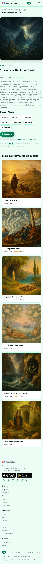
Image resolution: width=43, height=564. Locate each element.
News (4, 527)
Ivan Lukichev (25, 556)
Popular (4, 502)
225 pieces (17, 122)
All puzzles (5, 490)
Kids (3, 499)
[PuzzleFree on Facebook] (26, 480)
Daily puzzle (6, 505)
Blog (3, 524)
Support (4, 545)
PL (32, 3)
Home (4, 10)
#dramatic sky (21, 140)
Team (4, 518)
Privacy (4, 560)
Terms (11, 560)
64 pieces (15, 117)
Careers (5, 521)
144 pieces (5, 122)
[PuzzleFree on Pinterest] (22, 480)
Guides (4, 530)
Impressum (25, 560)
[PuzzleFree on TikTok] (17, 480)
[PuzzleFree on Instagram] (8, 480)
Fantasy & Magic (20, 10)
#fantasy (32, 140)
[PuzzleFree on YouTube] (13, 480)
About (4, 514)
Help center (6, 542)
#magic (10, 143)
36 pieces (5, 117)
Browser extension (8, 533)
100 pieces (27, 117)
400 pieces (29, 122)
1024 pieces (6, 128)
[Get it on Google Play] (24, 475)
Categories (5, 493)
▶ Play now (7, 134)
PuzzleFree (11, 3)
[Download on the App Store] (9, 475)
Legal (33, 560)
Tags (3, 496)
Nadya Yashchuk (13, 556)
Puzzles (10, 10)
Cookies (17, 560)
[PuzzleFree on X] (4, 480)
